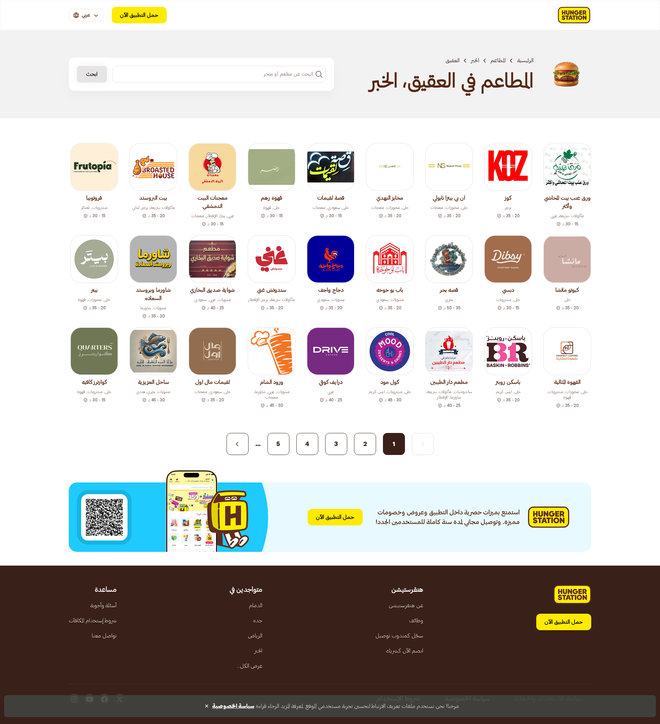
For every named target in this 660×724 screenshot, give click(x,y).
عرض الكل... (249, 666)
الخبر (475, 60)
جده (257, 620)
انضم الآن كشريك (404, 651)
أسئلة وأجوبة (103, 605)
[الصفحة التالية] (238, 444)
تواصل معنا (104, 635)
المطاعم (498, 60)
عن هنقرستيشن (406, 605)
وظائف (416, 620)
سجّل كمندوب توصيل (399, 635)
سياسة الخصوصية (233, 706)
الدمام (255, 605)
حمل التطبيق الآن (139, 15)
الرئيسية (525, 60)
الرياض (255, 635)
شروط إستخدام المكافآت (93, 620)
